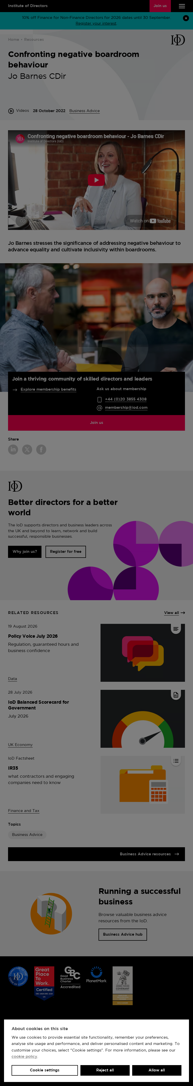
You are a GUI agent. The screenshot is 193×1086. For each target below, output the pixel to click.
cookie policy (24, 1056)
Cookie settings (45, 1070)
